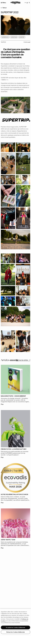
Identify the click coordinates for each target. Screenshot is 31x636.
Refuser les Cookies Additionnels (15, 632)
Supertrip (21, 37)
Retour (4, 7)
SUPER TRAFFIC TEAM (8, 540)
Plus (2, 404)
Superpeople (5, 37)
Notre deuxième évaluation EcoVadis (14, 494)
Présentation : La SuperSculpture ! (14, 449)
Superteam (14, 37)
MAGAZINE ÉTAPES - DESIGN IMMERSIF (13, 396)
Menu (4, 2)
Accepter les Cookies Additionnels (15, 627)
